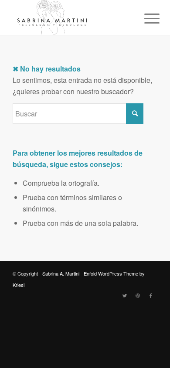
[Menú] (145, 18)
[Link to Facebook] (150, 295)
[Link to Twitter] (124, 295)
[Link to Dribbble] (137, 295)
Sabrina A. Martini (60, 273)
